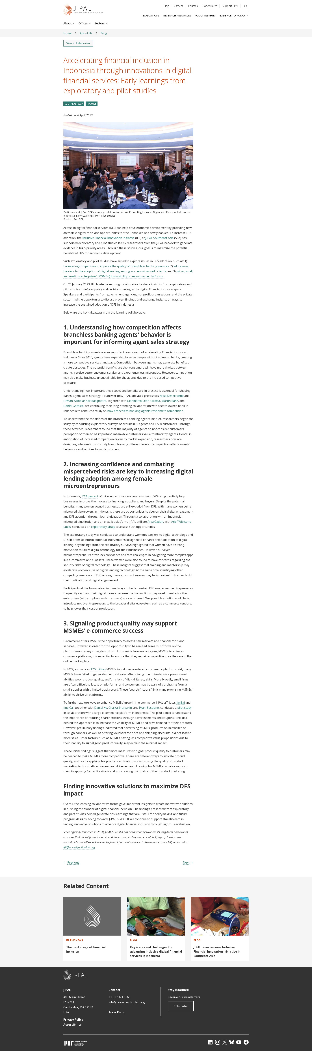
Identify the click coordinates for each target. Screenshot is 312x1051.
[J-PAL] (83, 9)
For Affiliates (210, 6)
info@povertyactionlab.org (127, 1002)
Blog (166, 6)
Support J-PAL (230, 6)
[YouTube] (238, 1042)
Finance (91, 103)
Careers (178, 6)
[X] (224, 1042)
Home (67, 33)
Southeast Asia (73, 103)
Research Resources (177, 15)
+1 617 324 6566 (119, 997)
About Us (86, 33)
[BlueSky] (231, 1042)
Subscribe (181, 1006)
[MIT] (75, 1043)
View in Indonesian (78, 43)
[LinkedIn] (210, 1042)
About (67, 23)
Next (186, 862)
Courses (193, 6)
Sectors (100, 23)
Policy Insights (205, 15)
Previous (73, 862)
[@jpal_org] (217, 1042)
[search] (246, 6)
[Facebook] (246, 1042)
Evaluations (151, 15)
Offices (83, 23)
